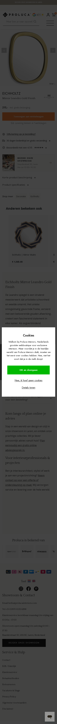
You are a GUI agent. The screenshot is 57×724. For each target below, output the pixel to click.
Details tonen (28, 387)
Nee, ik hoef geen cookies (28, 380)
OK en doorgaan (28, 370)
